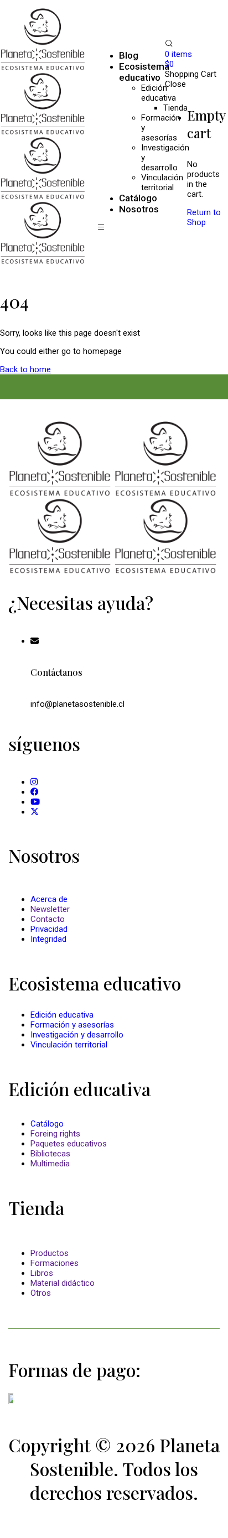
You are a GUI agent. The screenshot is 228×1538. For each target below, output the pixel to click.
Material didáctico (62, 1283)
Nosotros (139, 209)
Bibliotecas (50, 1154)
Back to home (25, 369)
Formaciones (54, 1263)
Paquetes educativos (68, 1144)
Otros (40, 1293)
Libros (41, 1273)
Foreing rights (55, 1134)
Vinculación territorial (68, 1045)
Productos (49, 1253)
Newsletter (50, 909)
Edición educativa (158, 93)
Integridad (48, 939)
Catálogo (47, 1124)
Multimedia (50, 1164)
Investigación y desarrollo (76, 1035)
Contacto (47, 919)
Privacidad (49, 929)
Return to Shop (204, 217)
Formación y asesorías (72, 1025)
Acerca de (49, 899)
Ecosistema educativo (144, 72)
